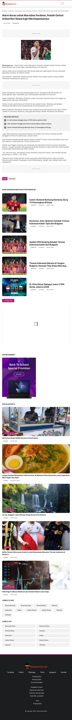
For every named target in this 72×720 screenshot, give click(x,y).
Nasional (59, 610)
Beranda (4, 11)
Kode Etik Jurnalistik (36, 696)
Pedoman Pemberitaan (36, 693)
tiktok (42, 672)
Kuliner (19, 610)
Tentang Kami (36, 676)
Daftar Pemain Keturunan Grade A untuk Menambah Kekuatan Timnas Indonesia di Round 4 (33, 553)
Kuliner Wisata (9, 433)
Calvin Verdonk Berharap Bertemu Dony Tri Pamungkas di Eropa (29, 127)
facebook (10, 672)
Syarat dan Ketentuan (37, 690)
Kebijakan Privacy (37, 687)
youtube (63, 672)
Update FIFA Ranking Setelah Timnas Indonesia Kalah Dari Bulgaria (47, 243)
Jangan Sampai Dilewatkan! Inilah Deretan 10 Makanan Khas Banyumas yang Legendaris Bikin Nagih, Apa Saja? (36, 476)
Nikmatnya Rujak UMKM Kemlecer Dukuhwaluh (20, 438)
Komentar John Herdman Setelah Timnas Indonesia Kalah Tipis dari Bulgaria (49, 222)
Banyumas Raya (26, 605)
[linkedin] (18, 183)
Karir (37, 701)
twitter (21, 672)
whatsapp (31, 672)
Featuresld (8, 610)
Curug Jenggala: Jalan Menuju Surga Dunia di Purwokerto (24, 515)
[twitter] (7, 183)
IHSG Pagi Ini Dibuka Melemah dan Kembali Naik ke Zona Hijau (25, 592)
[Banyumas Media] (9, 5)
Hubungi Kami (36, 679)
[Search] (66, 3)
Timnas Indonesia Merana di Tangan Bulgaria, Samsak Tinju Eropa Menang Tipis (47, 264)
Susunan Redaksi (36, 682)
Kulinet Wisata (46, 610)
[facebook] (3, 183)
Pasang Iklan (37, 704)
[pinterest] (15, 183)
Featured (54, 605)
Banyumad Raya (10, 605)
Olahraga (11, 11)
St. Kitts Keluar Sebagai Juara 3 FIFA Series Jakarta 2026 (26, 120)
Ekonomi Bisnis (9, 586)
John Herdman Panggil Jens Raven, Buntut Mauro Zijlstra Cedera (29, 124)
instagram (52, 672)
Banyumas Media (42, 711)
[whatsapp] (11, 183)
